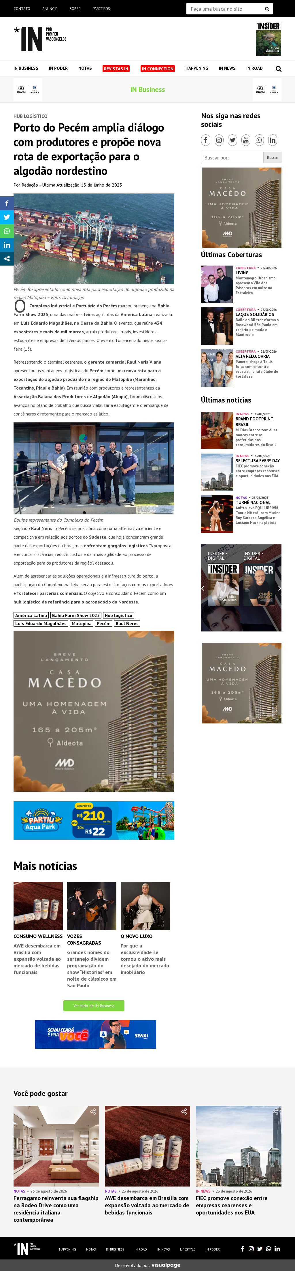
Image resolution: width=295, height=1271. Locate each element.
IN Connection (157, 69)
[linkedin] (277, 1248)
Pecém (104, 623)
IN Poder (58, 68)
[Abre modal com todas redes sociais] (7, 259)
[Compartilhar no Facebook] (7, 203)
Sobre (75, 8)
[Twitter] (232, 140)
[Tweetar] (7, 217)
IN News (227, 68)
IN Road (254, 68)
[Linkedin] (272, 140)
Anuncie (49, 8)
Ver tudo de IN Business (94, 1005)
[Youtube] (246, 140)
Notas (85, 68)
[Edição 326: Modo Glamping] (268, 39)
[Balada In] (27, 1248)
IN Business (26, 68)
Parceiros (101, 8)
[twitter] (260, 1248)
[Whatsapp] (259, 140)
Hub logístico (118, 615)
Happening (197, 68)
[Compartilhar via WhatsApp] (7, 231)
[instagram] (251, 1248)
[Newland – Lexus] (28, 89)
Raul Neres (127, 623)
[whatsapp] (268, 1248)
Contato (22, 8)
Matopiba (82, 623)
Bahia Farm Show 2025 (76, 615)
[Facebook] (205, 140)
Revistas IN (116, 69)
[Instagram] (219, 140)
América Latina (31, 615)
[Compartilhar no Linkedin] (7, 245)
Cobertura (246, 268)
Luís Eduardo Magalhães (41, 623)
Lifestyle (187, 1249)
